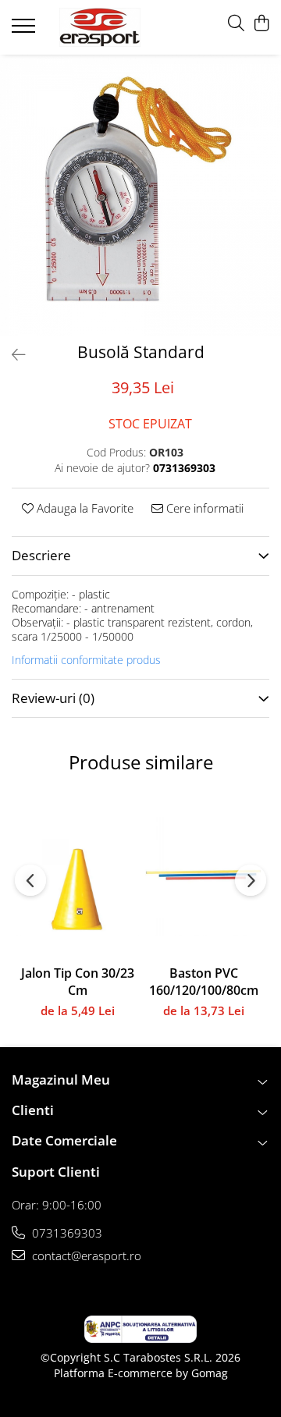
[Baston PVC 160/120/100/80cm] (203, 874)
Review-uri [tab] (53, 698)
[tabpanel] (140, 195)
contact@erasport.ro (85, 1255)
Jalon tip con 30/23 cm (77, 981)
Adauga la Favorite (83, 508)
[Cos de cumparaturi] (261, 24)
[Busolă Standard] (140, 195)
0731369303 (65, 1233)
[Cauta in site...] (236, 24)
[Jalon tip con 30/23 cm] (77, 874)
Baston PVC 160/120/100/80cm (203, 981)
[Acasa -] (100, 27)
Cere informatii (203, 508)
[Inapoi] (11, 354)
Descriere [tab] (41, 555)
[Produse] (25, 30)
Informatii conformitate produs (86, 660)
